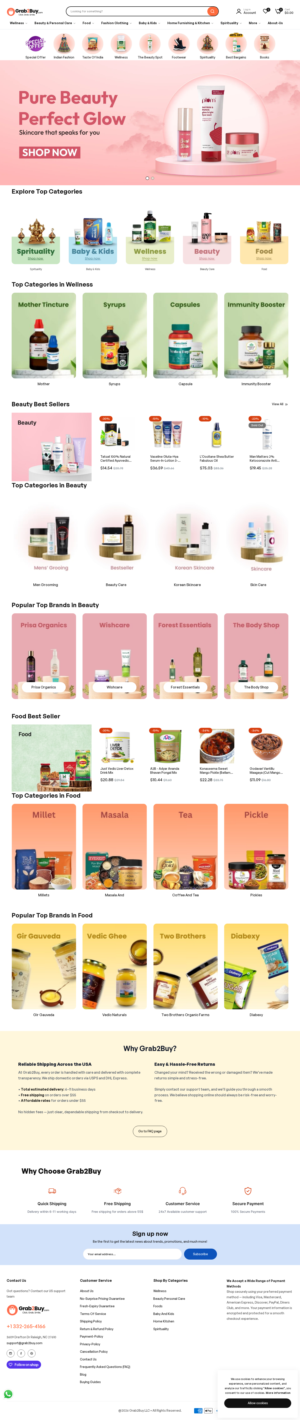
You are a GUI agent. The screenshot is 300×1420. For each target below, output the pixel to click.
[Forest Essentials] (115, 656)
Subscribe (200, 1254)
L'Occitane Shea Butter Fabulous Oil (167, 458)
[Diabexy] (185, 966)
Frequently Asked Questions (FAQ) (105, 1367)
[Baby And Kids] (36, 232)
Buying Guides (90, 1382)
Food (207, 269)
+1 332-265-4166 (26, 1326)
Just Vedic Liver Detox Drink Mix (116, 770)
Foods (158, 1306)
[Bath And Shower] (256, 536)
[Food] (207, 232)
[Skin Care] (185, 536)
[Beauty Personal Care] (150, 232)
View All (277, 404)
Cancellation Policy (94, 1351)
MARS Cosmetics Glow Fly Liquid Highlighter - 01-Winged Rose (267, 459)
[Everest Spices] (256, 966)
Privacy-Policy (90, 1344)
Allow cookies (258, 1403)
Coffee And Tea (114, 895)
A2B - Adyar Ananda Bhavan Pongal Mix (164, 770)
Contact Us (88, 1359)
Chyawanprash (256, 384)
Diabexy (185, 1015)
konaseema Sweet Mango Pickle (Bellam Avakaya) (215, 771)
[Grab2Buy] (25, 11)
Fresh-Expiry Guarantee (97, 1306)
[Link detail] (52, 447)
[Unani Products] (44, 335)
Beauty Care (43, 585)
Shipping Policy (91, 1321)
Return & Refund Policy (96, 1329)
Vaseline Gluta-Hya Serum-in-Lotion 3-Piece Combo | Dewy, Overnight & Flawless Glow (116, 459)
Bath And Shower (256, 585)
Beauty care (150, 269)
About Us (87, 1291)
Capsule (114, 384)
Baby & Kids (36, 269)
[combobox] (142, 11)
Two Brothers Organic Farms (114, 1015)
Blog (83, 1374)
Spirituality (161, 1329)
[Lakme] (256, 656)
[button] (134, 420)
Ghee (256, 895)
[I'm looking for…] (212, 11)
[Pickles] (185, 847)
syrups (44, 384)
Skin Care (185, 585)
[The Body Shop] (185, 656)
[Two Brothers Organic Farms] (115, 966)
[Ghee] (256, 847)
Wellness (93, 269)
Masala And (43, 895)
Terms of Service (93, 1314)
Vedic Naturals (44, 1015)
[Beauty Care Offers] (44, 536)
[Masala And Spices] (44, 847)
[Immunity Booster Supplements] (185, 335)
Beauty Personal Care (169, 1298)
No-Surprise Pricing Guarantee (102, 1298)
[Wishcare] (44, 656)
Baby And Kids (163, 1314)
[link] (255, 23)
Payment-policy (91, 1336)
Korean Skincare (114, 585)
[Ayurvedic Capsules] (115, 335)
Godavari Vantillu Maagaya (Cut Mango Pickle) (265, 771)
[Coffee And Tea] (115, 847)
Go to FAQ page (150, 1131)
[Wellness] (93, 232)
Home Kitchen (163, 1321)
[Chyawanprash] (256, 335)
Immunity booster (185, 384)
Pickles (185, 895)
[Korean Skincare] (115, 536)
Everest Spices (256, 1015)
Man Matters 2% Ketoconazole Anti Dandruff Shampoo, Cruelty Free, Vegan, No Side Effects (215, 459)
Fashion (264, 269)
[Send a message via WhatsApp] (8, 1394)
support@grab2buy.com (24, 1343)
